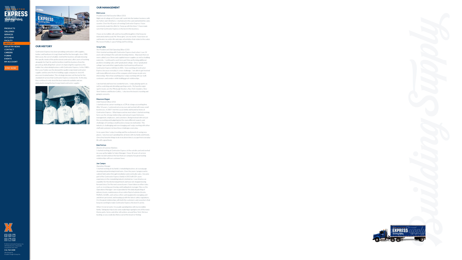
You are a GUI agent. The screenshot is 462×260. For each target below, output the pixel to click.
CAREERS (8, 52)
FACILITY (8, 40)
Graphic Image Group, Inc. (12, 254)
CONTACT (9, 49)
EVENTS (8, 58)
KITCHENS (9, 37)
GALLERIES (9, 31)
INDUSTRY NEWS (12, 46)
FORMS (7, 55)
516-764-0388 (9, 250)
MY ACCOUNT (11, 61)
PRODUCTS (9, 28)
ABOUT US (9, 43)
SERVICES (8, 34)
